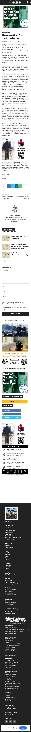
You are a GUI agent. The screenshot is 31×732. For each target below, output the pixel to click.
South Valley (8, 701)
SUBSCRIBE (8, 521)
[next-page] (5, 261)
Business (7, 554)
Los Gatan (8, 679)
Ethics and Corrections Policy (13, 537)
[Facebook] (9, 186)
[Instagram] (10, 721)
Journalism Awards (10, 708)
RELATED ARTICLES (8, 229)
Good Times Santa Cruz (11, 662)
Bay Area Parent (9, 694)
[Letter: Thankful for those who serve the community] (6, 255)
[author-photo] (15, 209)
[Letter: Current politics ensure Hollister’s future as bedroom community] (6, 247)
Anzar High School (10, 582)
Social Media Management (12, 645)
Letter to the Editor (10, 530)
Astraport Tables (9, 611)
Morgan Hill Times (10, 681)
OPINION (7, 563)
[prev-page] (3, 261)
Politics (7, 559)
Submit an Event (9, 593)
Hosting (7, 642)
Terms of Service (9, 536)
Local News (8, 552)
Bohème (7, 695)
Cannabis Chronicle (10, 697)
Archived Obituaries (10, 602)
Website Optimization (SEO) (12, 644)
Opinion (4, 32)
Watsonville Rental (10, 613)
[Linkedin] (17, 186)
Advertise (7, 545)
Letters (8, 32)
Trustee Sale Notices (10, 633)
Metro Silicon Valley (10, 663)
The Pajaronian (9, 686)
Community (8, 565)
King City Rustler (9, 678)
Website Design (9, 640)
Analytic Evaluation (10, 649)
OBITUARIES (8, 599)
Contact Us (8, 529)
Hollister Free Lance (10, 676)
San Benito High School (11, 584)
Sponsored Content (10, 647)
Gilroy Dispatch (9, 673)
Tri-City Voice (8, 688)
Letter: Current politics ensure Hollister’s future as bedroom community (20, 246)
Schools (7, 558)
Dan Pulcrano (5, 41)
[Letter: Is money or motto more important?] (6, 238)
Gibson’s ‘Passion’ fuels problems (22, 197)
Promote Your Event (10, 594)
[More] (25, 186)
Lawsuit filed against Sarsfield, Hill (8, 197)
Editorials (7, 567)
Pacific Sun (8, 667)
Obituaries (8, 601)
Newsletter (8, 527)
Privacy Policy (9, 534)
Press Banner (8, 683)
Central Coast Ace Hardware (12, 610)
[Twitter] (13, 186)
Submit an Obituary (10, 604)
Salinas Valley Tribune (11, 685)
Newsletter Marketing (11, 650)
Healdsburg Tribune (10, 674)
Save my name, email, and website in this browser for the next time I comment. (13, 303)
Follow (18, 414)
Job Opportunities (10, 707)
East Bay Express (9, 660)
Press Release (9, 532)
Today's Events (9, 591)
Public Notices (9, 547)
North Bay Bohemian (10, 665)
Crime (6, 556)
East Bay (7, 699)
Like (19, 410)
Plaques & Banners (10, 539)
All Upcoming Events (10, 589)
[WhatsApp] (20, 186)
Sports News (8, 580)
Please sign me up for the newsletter (12, 307)
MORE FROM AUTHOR (9, 232)
